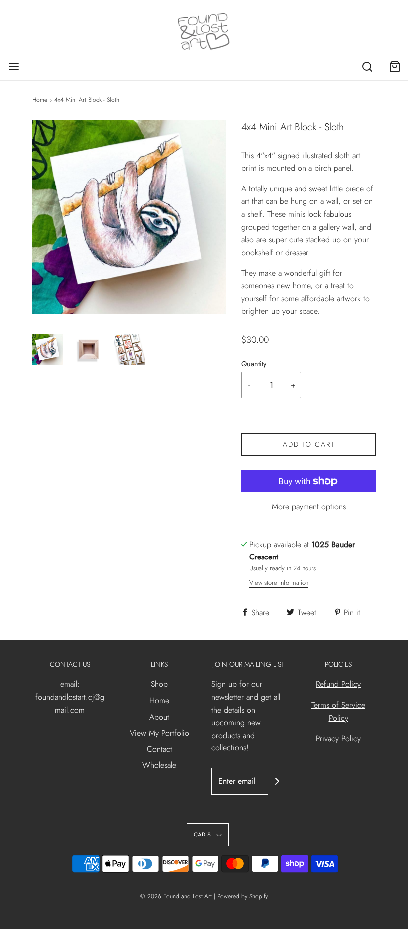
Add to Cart (309, 444)
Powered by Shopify (242, 896)
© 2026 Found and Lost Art (176, 896)
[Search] (367, 66)
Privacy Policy (338, 738)
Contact (159, 749)
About (159, 717)
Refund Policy (338, 684)
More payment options (309, 506)
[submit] (277, 781)
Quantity (253, 364)
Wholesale (159, 765)
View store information (278, 582)
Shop (159, 684)
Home (39, 99)
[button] (47, 349)
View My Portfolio (159, 733)
